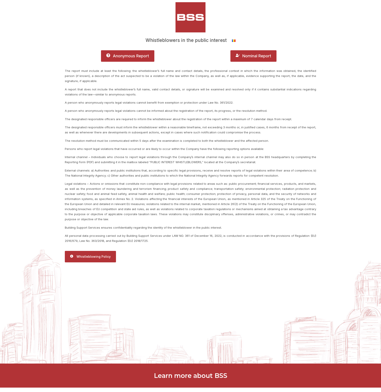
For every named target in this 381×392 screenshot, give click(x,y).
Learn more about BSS (190, 375)
